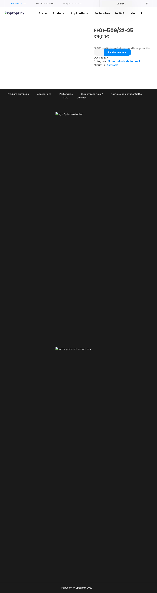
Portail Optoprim (18, 3)
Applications (79, 13)
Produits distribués (18, 94)
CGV (65, 97)
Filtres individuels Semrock (124, 61)
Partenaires (102, 13)
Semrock (112, 65)
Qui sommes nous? (92, 94)
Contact (136, 13)
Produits (58, 13)
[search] (117, 4)
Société (119, 13)
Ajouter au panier (117, 52)
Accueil (43, 13)
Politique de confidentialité (126, 94)
